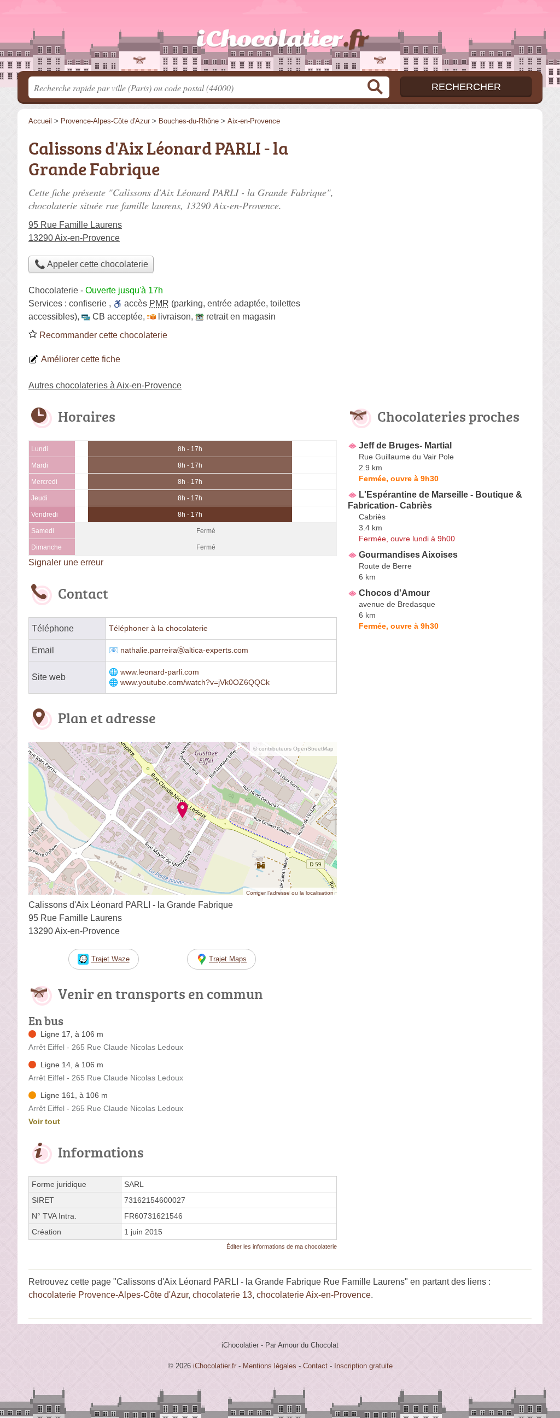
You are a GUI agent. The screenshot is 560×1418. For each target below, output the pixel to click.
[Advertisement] (440, 889)
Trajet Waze (110, 959)
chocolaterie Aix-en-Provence (313, 1294)
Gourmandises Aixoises (408, 554)
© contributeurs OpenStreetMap (293, 749)
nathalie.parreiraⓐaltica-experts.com (184, 650)
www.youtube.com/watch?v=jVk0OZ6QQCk (195, 682)
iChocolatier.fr (280, 39)
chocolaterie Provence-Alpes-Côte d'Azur (108, 1294)
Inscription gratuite (363, 1366)
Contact (315, 1366)
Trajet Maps (228, 959)
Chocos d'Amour (394, 593)
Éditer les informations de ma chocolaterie (281, 1246)
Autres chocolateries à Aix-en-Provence (105, 385)
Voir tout (44, 1121)
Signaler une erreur (65, 562)
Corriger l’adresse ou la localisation (290, 893)
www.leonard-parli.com (159, 672)
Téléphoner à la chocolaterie (158, 628)
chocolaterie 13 (222, 1294)
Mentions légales (269, 1366)
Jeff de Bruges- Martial (405, 445)
